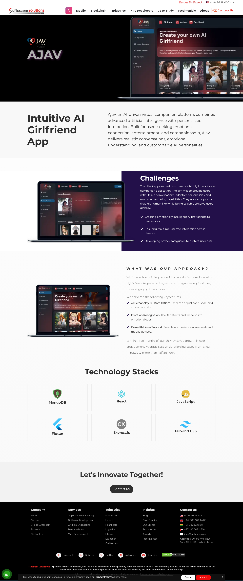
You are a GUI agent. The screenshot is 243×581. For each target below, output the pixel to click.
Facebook (68, 555)
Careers (35, 520)
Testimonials (187, 10)
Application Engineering (81, 516)
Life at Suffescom (40, 525)
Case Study (166, 10)
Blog (145, 516)
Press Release (150, 539)
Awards (147, 534)
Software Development (81, 520)
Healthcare (111, 525)
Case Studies (150, 520)
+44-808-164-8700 (195, 520)
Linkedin (89, 555)
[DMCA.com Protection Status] (174, 555)
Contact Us (225, 10)
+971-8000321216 (194, 529)
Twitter (109, 555)
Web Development (78, 534)
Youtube (152, 555)
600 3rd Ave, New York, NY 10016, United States (196, 540)
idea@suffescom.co (195, 534)
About (34, 516)
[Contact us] (6, 574)
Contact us (122, 489)
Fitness (109, 534)
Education (110, 539)
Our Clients (149, 525)
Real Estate (111, 516)
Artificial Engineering (79, 525)
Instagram (130, 555)
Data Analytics (76, 529)
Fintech (109, 520)
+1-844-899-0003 (194, 516)
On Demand (112, 543)
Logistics (110, 529)
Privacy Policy (103, 577)
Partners (35, 529)
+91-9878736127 (193, 525)
